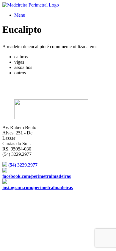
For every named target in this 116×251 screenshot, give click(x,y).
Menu (19, 15)
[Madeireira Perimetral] (30, 4)
